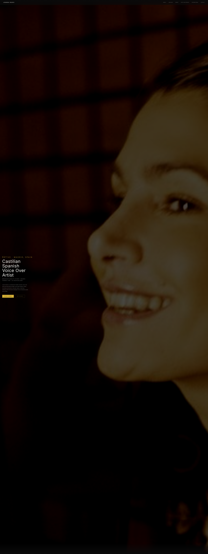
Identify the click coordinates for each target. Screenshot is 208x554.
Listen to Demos (8, 296)
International (195, 2)
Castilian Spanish (185, 2)
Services (171, 2)
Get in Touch (20, 296)
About (164, 2)
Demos (176, 2)
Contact (203, 2)
